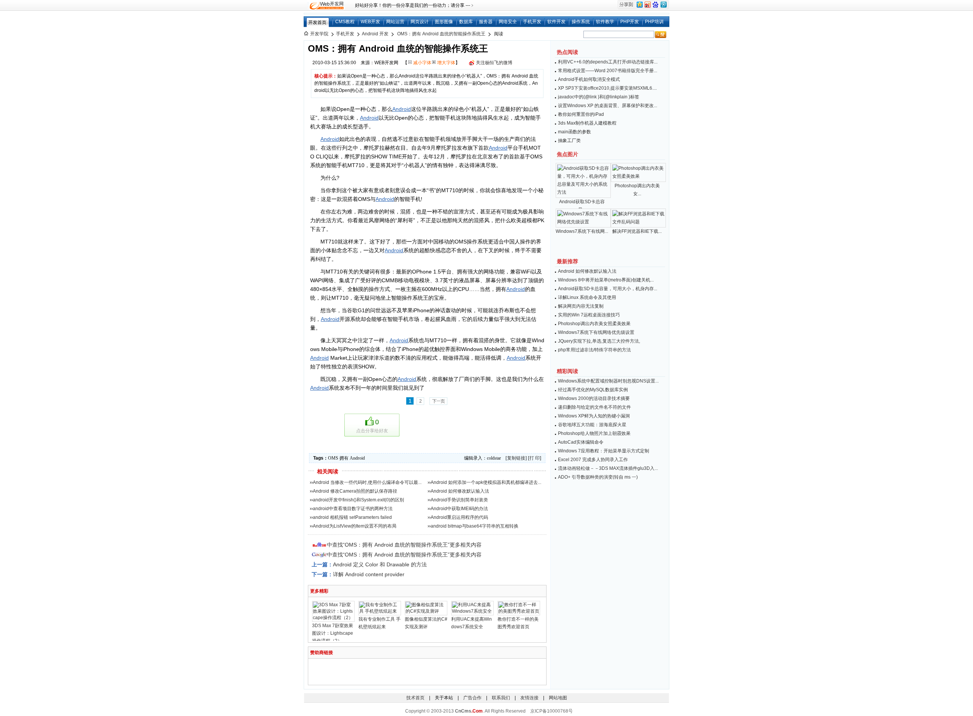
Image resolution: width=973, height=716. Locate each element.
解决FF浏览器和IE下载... (637, 231)
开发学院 (319, 33)
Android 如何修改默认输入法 (460, 491)
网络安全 (508, 21)
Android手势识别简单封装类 (459, 500)
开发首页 (317, 22)
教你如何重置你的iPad (581, 114)
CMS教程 (345, 21)
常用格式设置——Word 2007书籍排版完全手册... (607, 70)
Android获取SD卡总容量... (582, 205)
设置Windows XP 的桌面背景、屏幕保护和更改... (607, 105)
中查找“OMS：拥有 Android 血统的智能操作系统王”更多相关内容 (404, 545)
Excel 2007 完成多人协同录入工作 (593, 459)
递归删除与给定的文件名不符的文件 (594, 407)
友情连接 (529, 697)
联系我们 (501, 697)
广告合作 (472, 697)
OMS (333, 458)
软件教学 (605, 21)
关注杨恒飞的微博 (494, 62)
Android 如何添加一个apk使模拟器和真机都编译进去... (486, 482)
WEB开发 (370, 21)
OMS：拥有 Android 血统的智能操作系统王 (441, 33)
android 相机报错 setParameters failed (352, 517)
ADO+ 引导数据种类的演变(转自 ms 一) (598, 477)
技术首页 (415, 697)
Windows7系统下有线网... (582, 231)
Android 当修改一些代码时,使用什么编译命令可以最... (367, 482)
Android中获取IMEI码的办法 (459, 508)
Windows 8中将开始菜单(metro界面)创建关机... (606, 280)
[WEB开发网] (326, 5)
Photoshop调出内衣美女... (637, 189)
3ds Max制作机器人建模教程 (587, 123)
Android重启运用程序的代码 (459, 517)
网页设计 (419, 21)
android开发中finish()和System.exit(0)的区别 (358, 500)
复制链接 (516, 458)
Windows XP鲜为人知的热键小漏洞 (594, 416)
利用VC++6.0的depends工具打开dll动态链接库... (608, 62)
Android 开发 (375, 33)
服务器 (486, 21)
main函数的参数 (574, 131)
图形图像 (444, 21)
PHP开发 (629, 21)
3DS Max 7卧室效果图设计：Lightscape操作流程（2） (332, 633)
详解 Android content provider (368, 574)
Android (401, 109)
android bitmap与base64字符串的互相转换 (474, 526)
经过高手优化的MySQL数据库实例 (593, 389)
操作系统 (581, 21)
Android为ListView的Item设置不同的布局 (354, 526)
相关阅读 (327, 471)
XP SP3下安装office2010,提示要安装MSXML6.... (607, 88)
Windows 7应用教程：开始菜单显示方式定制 (603, 451)
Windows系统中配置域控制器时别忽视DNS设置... (608, 381)
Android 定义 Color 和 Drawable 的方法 (380, 564)
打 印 (534, 458)
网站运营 (395, 21)
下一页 (438, 401)
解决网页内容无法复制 (581, 306)
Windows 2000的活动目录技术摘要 (594, 398)
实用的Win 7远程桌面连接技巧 (589, 315)
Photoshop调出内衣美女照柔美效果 (594, 323)
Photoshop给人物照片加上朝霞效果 (594, 433)
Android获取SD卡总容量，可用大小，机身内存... (607, 288)
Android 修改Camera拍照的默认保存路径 (355, 491)
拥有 (344, 458)
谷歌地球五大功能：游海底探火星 (592, 424)
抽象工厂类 (569, 140)
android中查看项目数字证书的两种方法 (353, 508)
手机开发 (532, 21)
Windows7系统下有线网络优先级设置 (596, 332)
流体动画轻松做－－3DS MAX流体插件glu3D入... (608, 468)
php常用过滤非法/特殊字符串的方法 (594, 349)
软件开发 (556, 21)
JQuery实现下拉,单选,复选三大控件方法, (599, 341)
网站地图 (558, 697)
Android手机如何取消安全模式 (589, 79)
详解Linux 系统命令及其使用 (587, 297)
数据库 (466, 21)
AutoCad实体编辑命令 (581, 442)
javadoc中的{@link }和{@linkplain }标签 (598, 97)
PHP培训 (654, 21)
